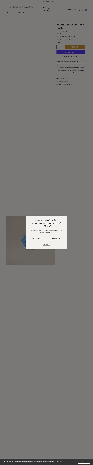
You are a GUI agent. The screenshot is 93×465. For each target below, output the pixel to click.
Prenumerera (56, 238)
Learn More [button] (58, 461)
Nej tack (46, 244)
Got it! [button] (84, 461)
